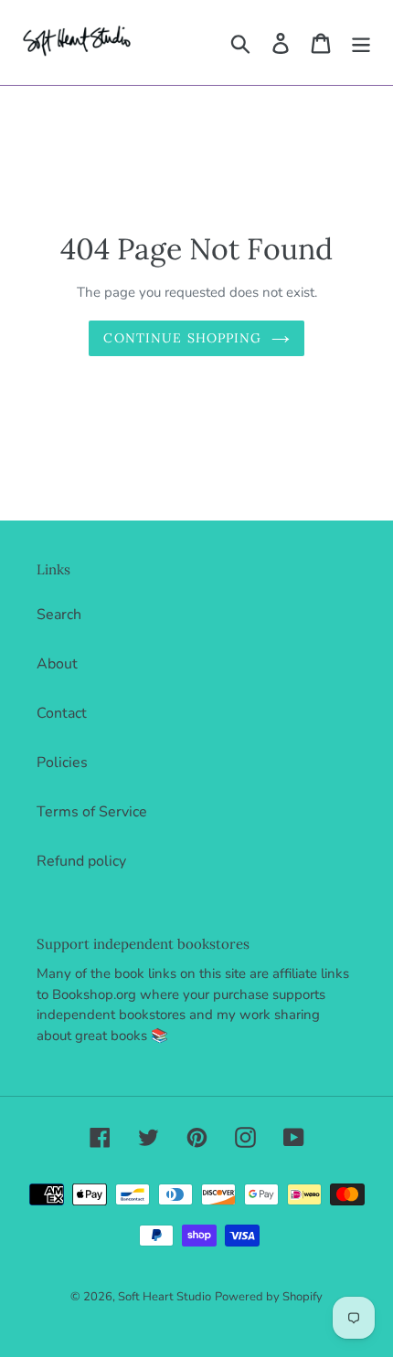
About (57, 664)
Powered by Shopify (269, 1297)
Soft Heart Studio (164, 1297)
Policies (62, 762)
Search (59, 615)
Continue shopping (182, 338)
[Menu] (361, 42)
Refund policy (81, 861)
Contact (62, 713)
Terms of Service (92, 812)
